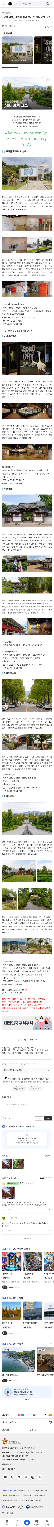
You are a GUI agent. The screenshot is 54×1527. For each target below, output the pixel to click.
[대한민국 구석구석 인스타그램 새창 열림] (33, 1477)
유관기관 (33, 1430)
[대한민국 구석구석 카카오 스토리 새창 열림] (19, 1477)
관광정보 (5, 1430)
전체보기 (47, 1156)
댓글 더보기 (25, 1238)
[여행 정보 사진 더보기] (27, 93)
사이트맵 (39, 1500)
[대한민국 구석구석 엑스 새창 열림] (26, 1477)
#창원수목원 (21, 1050)
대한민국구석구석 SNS (16, 990)
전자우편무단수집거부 (10, 1500)
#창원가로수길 (30, 1048)
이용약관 (22, 1490)
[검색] (48, 3)
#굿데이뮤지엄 (17, 1048)
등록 (48, 1118)
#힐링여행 (39, 1053)
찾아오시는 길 (7, 1469)
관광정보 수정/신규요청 (11, 1422)
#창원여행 (6, 1053)
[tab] (7, 1523)
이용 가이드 (6, 1464)
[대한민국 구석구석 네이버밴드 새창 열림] (40, 1477)
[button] (26, 1399)
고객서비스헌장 (39, 1495)
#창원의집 (29, 1053)
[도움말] (3, 1118)
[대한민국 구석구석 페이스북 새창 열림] (12, 1477)
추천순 (50, 1178)
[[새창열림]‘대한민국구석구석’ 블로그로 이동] (27, 1023)
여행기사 (7, 13)
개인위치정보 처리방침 (11, 1495)
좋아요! (21, 1088)
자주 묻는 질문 (27, 1500)
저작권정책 (26, 1495)
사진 (39, 1119)
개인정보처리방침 (9, 1490)
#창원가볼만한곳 (8, 1050)
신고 (50, 1210)
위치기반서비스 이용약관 (37, 1490)
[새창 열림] (9, 1507)
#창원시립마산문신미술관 (38, 1050)
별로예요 (37, 1088)
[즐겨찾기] (44, 27)
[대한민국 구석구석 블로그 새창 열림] (5, 1477)
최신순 (42, 1178)
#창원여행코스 (17, 1053)
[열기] (49, 1070)
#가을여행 (6, 1048)
